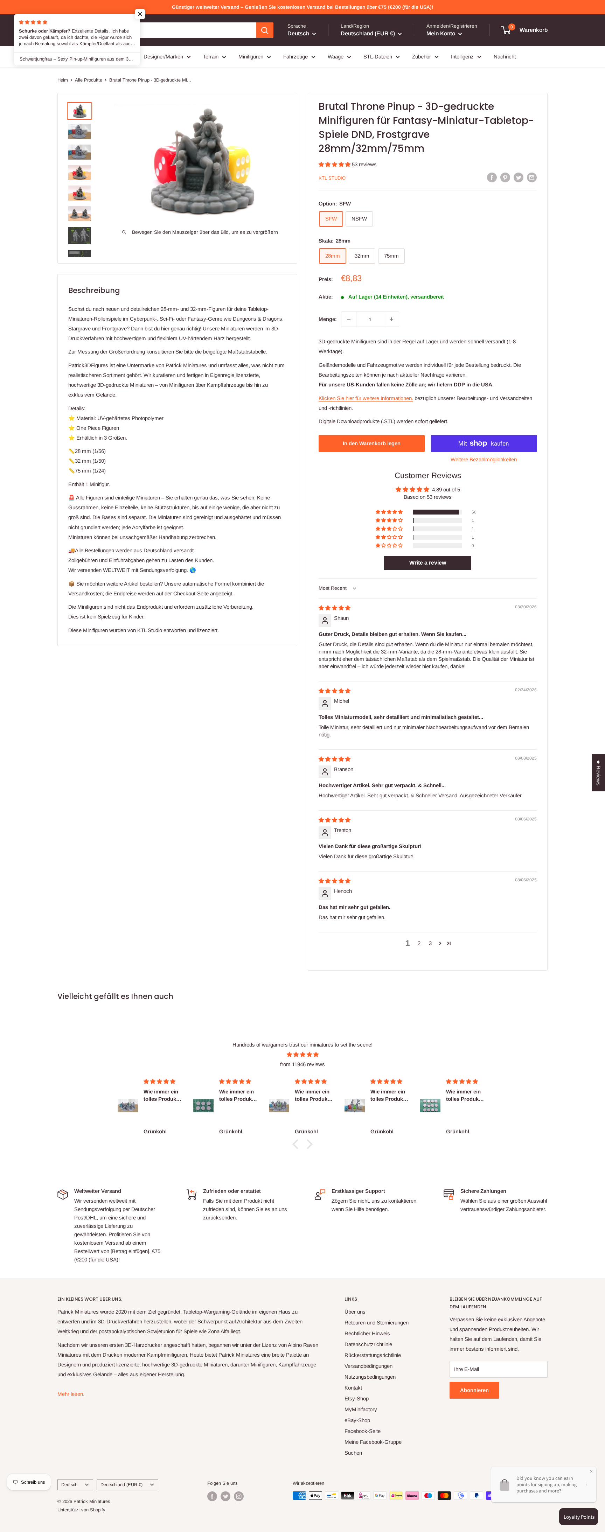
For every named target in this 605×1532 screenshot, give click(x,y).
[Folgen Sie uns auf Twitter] (225, 1496)
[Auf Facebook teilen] (492, 177)
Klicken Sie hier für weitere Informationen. (366, 398)
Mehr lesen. (70, 1394)
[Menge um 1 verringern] (348, 319)
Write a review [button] (427, 563)
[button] (335, 164)
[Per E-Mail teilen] (532, 177)
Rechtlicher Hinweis (367, 1333)
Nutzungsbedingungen (370, 1377)
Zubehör (421, 57)
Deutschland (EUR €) (121, 1484)
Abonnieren (474, 1390)
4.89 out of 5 (446, 489)
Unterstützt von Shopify (81, 1509)
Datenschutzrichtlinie (368, 1344)
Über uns (355, 1312)
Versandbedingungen (368, 1366)
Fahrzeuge (295, 57)
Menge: (328, 319)
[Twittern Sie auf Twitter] (518, 177)
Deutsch (69, 1484)
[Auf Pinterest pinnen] (505, 177)
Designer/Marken (163, 57)
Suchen (353, 1453)
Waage (335, 57)
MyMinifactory (361, 1409)
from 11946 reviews (302, 1064)
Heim (62, 80)
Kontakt (353, 1388)
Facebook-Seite (363, 1431)
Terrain (210, 57)
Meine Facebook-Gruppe (373, 1442)
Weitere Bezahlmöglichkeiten (484, 459)
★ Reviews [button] (598, 772)
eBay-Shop (357, 1420)
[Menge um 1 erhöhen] (391, 319)
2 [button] (419, 943)
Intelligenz (462, 57)
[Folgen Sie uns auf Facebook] (212, 1496)
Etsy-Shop (357, 1398)
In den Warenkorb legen (372, 443)
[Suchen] (264, 30)
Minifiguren (250, 57)
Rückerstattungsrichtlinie (373, 1355)
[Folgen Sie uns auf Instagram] (239, 1496)
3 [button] (430, 943)
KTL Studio (332, 178)
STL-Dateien (377, 57)
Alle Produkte (88, 80)
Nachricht (505, 57)
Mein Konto (441, 33)
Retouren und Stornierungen (377, 1322)
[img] (334, 608)
